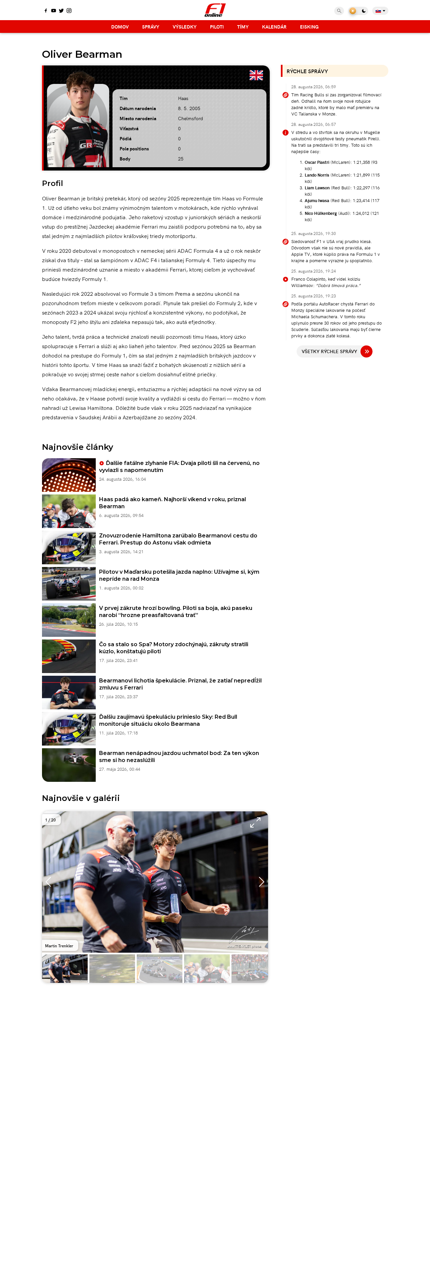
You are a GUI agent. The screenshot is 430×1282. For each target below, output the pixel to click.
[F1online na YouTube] (53, 11)
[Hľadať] (339, 11)
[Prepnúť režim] (358, 11)
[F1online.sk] (215, 10)
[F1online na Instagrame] (69, 11)
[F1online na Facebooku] (46, 11)
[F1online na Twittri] (61, 11)
